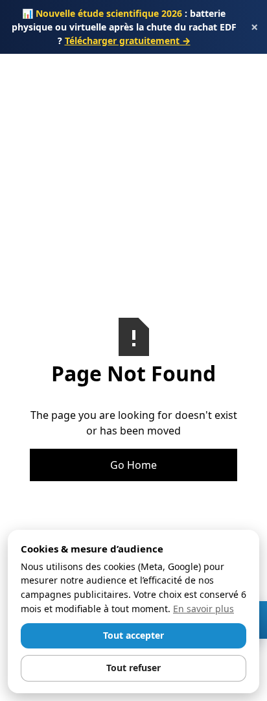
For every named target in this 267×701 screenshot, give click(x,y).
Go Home (133, 465)
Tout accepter (133, 635)
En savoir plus (203, 608)
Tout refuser (133, 667)
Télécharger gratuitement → (128, 40)
